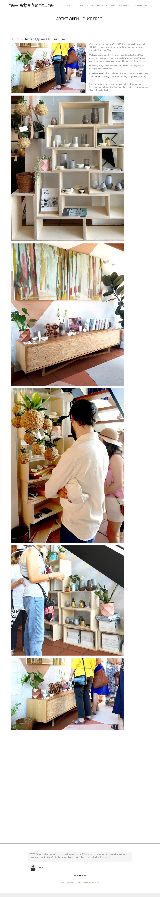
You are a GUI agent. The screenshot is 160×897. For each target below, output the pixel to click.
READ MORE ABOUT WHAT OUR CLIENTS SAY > (80, 886)
